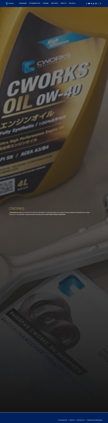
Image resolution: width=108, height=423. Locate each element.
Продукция (22, 3)
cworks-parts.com (104, 198)
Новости (63, 3)
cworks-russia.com (104, 204)
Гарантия (72, 420)
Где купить (54, 3)
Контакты (72, 3)
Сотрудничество (34, 3)
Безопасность (81, 420)
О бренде (46, 3)
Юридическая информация (94, 420)
